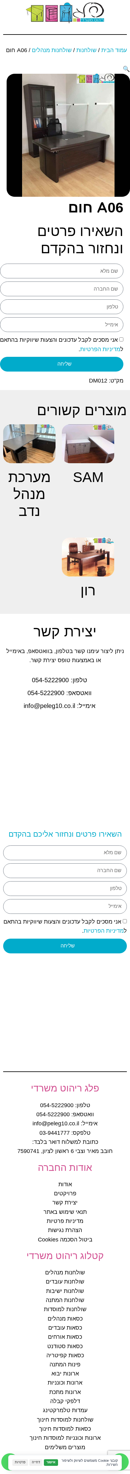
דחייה (36, 1462)
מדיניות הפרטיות (100, 349)
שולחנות (86, 50)
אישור (51, 1462)
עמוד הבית (114, 50)
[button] (126, 69)
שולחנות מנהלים (52, 50)
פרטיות (20, 1462)
